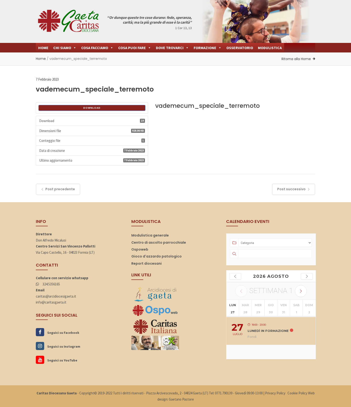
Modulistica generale (150, 235)
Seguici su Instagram (63, 346)
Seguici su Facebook (63, 332)
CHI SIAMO (62, 47)
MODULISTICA (270, 47)
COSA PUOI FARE (132, 47)
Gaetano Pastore (181, 399)
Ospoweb (139, 249)
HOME (43, 47)
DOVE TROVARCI (170, 47)
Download (92, 108)
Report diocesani (146, 263)
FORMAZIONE (205, 47)
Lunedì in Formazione (268, 331)
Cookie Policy (297, 393)
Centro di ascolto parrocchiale (158, 242)
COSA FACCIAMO (94, 47)
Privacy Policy (275, 393)
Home (41, 58)
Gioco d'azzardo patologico (156, 256)
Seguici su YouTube (62, 360)
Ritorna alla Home (296, 59)
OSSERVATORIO (239, 47)
